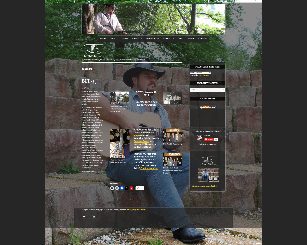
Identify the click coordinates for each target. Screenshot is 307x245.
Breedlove (92, 115)
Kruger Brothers (97, 142)
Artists (91, 91)
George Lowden (92, 132)
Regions (90, 99)
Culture (84, 125)
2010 (83, 107)
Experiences (91, 94)
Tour (112, 38)
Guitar (98, 94)
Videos (190, 38)
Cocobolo (97, 122)
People (84, 99)
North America (96, 96)
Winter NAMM (94, 165)
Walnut (85, 165)
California (99, 120)
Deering (84, 127)
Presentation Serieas (89, 155)
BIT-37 (89, 81)
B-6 (86, 110)
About (135, 38)
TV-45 (96, 163)
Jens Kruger (97, 135)
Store (125, 38)
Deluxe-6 (91, 127)
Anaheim (99, 107)
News (88, 96)
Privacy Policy (131, 209)
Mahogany (85, 147)
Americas (85, 91)
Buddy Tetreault (87, 117)
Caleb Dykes (90, 120)
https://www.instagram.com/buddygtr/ (205, 186)
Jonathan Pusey (94, 140)
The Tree (85, 163)
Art (83, 110)
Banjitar (90, 110)
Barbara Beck (86, 112)
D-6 (100, 125)
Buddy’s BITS (152, 38)
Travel (84, 101)
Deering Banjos (141, 141)
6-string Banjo (90, 107)
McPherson (93, 147)
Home (103, 38)
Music (84, 96)
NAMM (137, 135)
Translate (206, 75)
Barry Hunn (95, 112)
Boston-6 (85, 115)
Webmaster (141, 209)
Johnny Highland (87, 137)
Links (180, 38)
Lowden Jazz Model (88, 145)
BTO (98, 115)
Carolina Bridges (87, 122)
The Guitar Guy (97, 160)
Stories (167, 38)
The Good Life (87, 160)
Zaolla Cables (86, 168)
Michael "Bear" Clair (88, 150)
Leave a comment (88, 171)
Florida (84, 132)
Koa (89, 142)
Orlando (94, 152)
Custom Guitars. (92, 125)
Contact (202, 38)
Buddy (84, 94)
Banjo (96, 91)
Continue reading (149, 168)
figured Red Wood (92, 130)
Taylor (98, 158)
